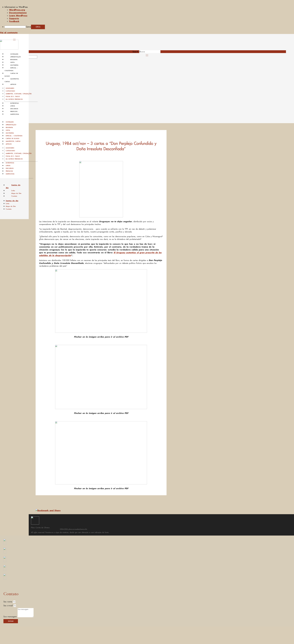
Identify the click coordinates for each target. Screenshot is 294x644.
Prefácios (13, 111)
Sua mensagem (10, 616)
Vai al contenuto (9, 32)
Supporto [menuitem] (14, 18)
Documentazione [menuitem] (18, 12)
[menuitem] (149, 7)
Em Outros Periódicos (14, 99)
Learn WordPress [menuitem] (18, 15)
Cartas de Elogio (12, 138)
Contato (14, 196)
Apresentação (15, 57)
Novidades (14, 54)
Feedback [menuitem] (14, 21)
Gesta (12, 62)
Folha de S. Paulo (13, 96)
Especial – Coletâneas (14, 136)
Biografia (13, 59)
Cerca (28, 26)
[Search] (40, 57)
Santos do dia (13, 186)
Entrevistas (14, 103)
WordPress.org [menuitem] (17, 9)
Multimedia (14, 65)
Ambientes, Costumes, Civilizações (19, 94)
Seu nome (8, 601)
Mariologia (14, 114)
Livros (12, 106)
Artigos (13, 84)
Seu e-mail (8, 605)
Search (135, 51)
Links (13, 190)
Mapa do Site (16, 193)
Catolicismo (10, 91)
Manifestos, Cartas (13, 141)
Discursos (14, 108)
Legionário (10, 88)
